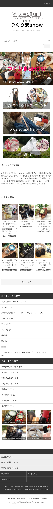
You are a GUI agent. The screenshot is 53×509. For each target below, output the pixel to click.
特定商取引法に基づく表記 (13, 489)
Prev (3, 68)
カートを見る (32, 474)
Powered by (13, 503)
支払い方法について (17, 486)
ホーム (7, 486)
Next (49, 68)
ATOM (46, 489)
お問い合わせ (5, 479)
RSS (41, 489)
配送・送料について (31, 486)
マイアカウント (6, 474)
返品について (44, 486)
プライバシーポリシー (30, 489)
